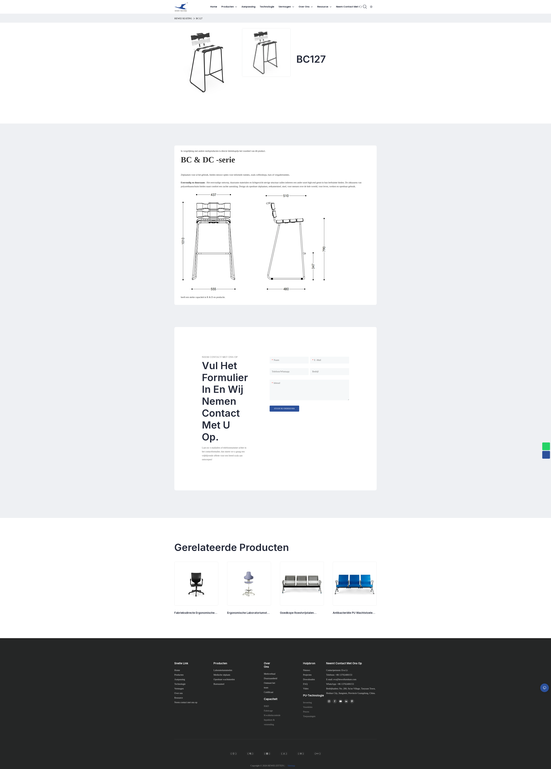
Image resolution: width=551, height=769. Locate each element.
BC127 (199, 18)
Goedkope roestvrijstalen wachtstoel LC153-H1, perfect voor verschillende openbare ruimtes (299, 613)
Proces (306, 711)
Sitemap (291, 765)
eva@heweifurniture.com (344, 679)
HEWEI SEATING (183, 18)
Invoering (307, 702)
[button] (361, 6)
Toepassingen (309, 716)
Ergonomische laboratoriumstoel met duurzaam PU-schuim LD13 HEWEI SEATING (249, 613)
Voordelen (307, 707)
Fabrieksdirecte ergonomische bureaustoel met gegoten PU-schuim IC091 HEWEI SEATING (194, 613)
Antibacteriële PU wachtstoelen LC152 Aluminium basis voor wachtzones (353, 613)
